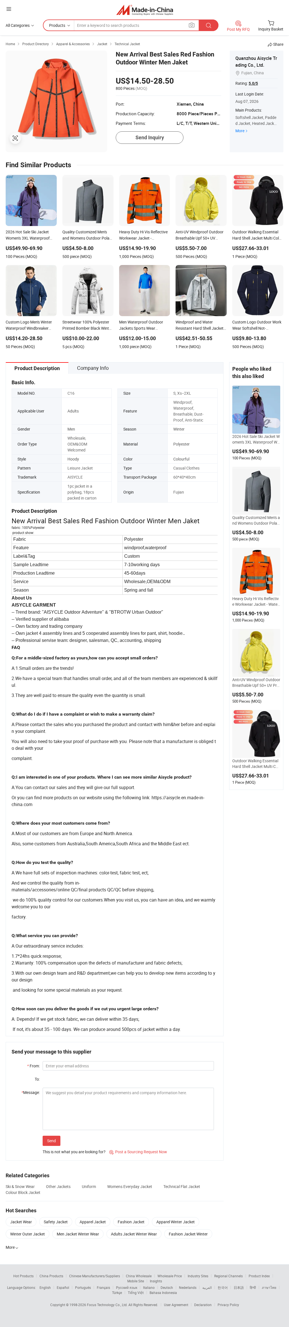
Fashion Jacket (131, 1221)
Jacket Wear (21, 1221)
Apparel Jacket (93, 1221)
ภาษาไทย (269, 1287)
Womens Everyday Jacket (129, 1186)
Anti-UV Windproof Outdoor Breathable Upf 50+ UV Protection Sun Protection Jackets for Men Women (256, 682)
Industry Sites (198, 1276)
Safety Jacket (56, 1221)
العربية (207, 1287)
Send (51, 1140)
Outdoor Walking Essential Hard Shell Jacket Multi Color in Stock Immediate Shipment (255, 763)
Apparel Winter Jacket (175, 1221)
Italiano (149, 1287)
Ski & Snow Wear (20, 1186)
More (239, 130)
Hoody (73, 459)
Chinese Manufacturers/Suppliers (94, 1276)
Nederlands (187, 1287)
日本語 (239, 1287)
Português (83, 1287)
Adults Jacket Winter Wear (134, 1234)
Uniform (89, 1186)
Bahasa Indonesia (163, 1292)
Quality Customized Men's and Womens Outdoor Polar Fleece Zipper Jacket (256, 520)
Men (71, 429)
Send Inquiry (149, 137)
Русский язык (126, 1287)
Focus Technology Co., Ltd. (107, 1304)
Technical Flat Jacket (181, 1186)
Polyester (181, 444)
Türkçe (117, 1292)
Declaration (203, 1304)
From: (33, 1065)
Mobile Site (135, 1281)
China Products (51, 1276)
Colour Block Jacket (23, 1192)
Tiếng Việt (136, 1292)
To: (37, 1079)
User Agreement (176, 1304)
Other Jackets (58, 1186)
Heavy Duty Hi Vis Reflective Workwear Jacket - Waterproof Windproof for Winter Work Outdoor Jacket (255, 601)
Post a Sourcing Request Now (138, 1151)
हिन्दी (253, 1287)
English (45, 1287)
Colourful (181, 459)
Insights (156, 1281)
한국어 (223, 1287)
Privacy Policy (228, 1304)
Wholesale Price (169, 1276)
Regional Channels (228, 1276)
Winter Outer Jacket (27, 1234)
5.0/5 (253, 83)
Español (63, 1287)
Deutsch (167, 1287)
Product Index (259, 1276)
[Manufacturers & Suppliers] (144, 9)
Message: (30, 1092)
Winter (179, 429)
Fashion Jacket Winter (188, 1234)
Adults (73, 411)
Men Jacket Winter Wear (78, 1234)
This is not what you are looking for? (74, 1151)
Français (103, 1287)
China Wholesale (139, 1276)
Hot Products (23, 1276)
